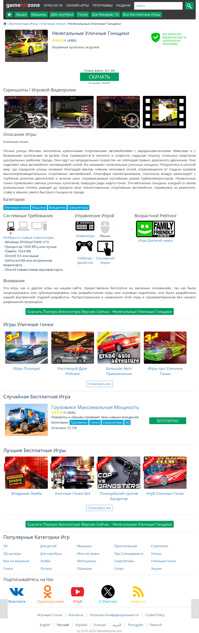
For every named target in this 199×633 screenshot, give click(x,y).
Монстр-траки (88, 553)
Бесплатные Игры (23, 23)
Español (82, 625)
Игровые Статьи (49, 615)
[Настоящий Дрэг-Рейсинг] (72, 348)
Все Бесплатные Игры (141, 14)
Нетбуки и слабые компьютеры (28, 237)
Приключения (125, 546)
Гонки (83, 14)
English (45, 625)
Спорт (119, 568)
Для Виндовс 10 (105, 14)
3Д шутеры (12, 553)
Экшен (21, 14)
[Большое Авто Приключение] (119, 348)
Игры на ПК (53, 5)
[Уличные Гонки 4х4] (72, 473)
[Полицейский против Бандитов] (119, 473)
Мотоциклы (86, 561)
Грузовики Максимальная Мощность (95, 407)
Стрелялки (159, 546)
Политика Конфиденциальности (114, 615)
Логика (45, 568)
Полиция (84, 568)
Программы (103, 5)
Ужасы (156, 553)
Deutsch (156, 625)
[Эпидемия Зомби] (26, 473)
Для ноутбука (62, 14)
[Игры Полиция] (26, 348)
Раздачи (123, 5)
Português (136, 625)
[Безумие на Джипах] (195, 608)
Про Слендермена (128, 553)
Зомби (45, 561)
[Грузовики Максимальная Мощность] (4, 608)
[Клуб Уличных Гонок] (165, 473)
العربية (117, 625)
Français (100, 625)
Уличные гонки (52, 23)
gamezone (23, 5)
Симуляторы (124, 561)
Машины (38, 14)
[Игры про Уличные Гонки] (165, 348)
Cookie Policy (155, 615)
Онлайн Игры (77, 5)
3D (5, 546)
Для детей (48, 546)
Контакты (76, 615)
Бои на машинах (16, 561)
